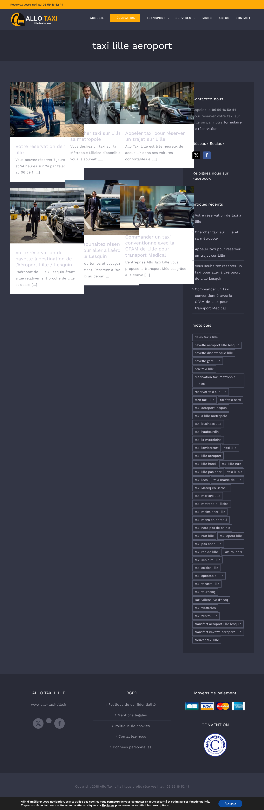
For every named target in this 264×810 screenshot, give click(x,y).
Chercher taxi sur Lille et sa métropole (102, 97)
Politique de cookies (132, 726)
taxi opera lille (231, 536)
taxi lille (230, 448)
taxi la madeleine (208, 440)
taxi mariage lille (207, 496)
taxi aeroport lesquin (211, 408)
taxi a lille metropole (211, 416)
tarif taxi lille (204, 400)
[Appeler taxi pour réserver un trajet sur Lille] (157, 103)
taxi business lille (208, 424)
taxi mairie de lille (227, 480)
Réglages (108, 805)
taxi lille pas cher (208, 472)
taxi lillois (234, 472)
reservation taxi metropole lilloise (215, 380)
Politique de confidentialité (132, 704)
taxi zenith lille (206, 616)
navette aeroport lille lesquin (217, 345)
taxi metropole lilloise (212, 504)
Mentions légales (132, 715)
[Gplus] (49, 720)
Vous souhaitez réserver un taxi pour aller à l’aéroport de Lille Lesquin (102, 202)
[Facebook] (207, 155)
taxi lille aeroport (208, 456)
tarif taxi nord (230, 400)
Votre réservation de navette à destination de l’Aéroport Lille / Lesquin (47, 208)
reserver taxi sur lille (210, 392)
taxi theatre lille (207, 584)
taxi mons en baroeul (211, 520)
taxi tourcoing (205, 592)
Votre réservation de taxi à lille (47, 106)
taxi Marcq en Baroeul (212, 488)
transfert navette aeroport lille (218, 632)
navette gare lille (207, 361)
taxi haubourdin (207, 432)
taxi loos (201, 480)
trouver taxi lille (207, 640)
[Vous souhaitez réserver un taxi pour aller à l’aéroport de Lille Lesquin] (102, 207)
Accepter (230, 803)
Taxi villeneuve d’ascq (211, 600)
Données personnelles (132, 747)
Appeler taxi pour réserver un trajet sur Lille (157, 97)
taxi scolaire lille (207, 560)
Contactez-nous (132, 736)
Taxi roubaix (233, 552)
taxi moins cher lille (210, 512)
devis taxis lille (206, 337)
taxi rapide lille (206, 552)
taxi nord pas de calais (212, 528)
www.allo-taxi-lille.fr (49, 704)
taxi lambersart (206, 448)
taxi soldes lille (206, 568)
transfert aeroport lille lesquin (218, 624)
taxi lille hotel (205, 464)
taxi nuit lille (204, 536)
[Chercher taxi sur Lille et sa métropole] (102, 103)
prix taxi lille (204, 369)
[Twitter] (196, 155)
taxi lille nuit (231, 464)
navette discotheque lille (214, 353)
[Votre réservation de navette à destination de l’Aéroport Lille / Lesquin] (47, 215)
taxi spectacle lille (209, 576)
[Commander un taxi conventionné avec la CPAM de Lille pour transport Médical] (157, 207)
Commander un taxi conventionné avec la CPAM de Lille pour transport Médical (157, 199)
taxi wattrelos (205, 608)
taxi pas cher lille (208, 544)
